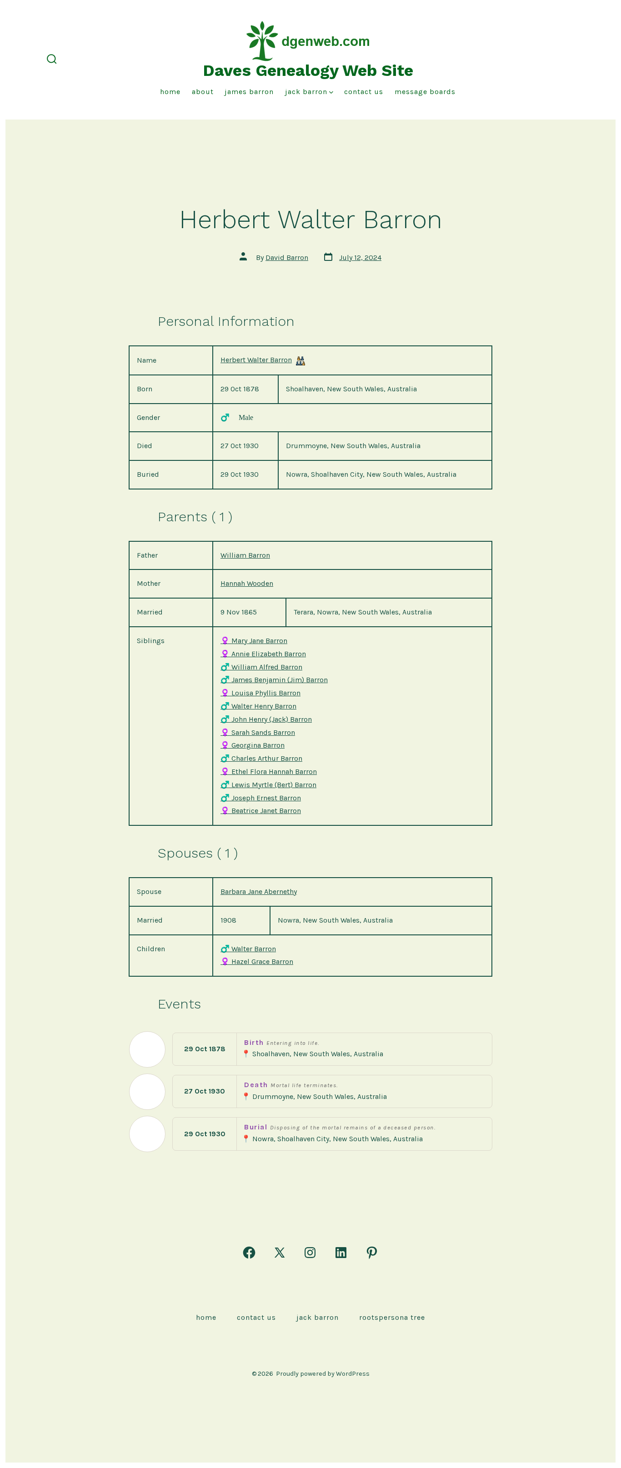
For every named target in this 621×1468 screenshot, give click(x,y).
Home (170, 91)
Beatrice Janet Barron (260, 810)
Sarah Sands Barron (257, 732)
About (203, 91)
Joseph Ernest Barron (260, 798)
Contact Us (363, 91)
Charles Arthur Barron (261, 758)
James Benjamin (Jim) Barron (274, 679)
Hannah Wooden (246, 583)
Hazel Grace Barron (256, 961)
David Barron (286, 257)
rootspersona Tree (392, 1317)
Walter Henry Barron (258, 706)
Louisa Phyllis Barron (260, 693)
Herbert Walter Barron (256, 359)
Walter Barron (248, 948)
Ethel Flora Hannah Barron (268, 771)
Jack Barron (306, 91)
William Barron (245, 555)
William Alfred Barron (261, 667)
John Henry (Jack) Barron (266, 719)
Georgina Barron (252, 745)
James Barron (249, 91)
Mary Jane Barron (253, 640)
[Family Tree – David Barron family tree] (300, 360)
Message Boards (425, 91)
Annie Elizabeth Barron (263, 653)
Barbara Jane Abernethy (258, 891)
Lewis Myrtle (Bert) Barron (268, 784)
